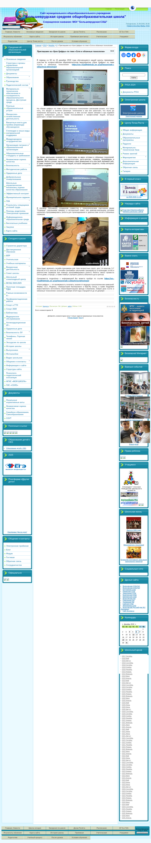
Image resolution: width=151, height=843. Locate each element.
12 (133, 635)
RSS (148, 26)
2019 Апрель (126, 678)
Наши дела (134, 444)
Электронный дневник (133, 116)
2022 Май (125, 756)
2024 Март (126, 802)
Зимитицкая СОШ (129, 593)
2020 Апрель (126, 700)
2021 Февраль (127, 722)
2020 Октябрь (127, 714)
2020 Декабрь (127, 718)
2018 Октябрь (127, 665)
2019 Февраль (127, 674)
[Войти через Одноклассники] (134, 60)
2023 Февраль (127, 773)
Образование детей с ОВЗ (16, 448)
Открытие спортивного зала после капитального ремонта (134, 560)
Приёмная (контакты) (79, 36)
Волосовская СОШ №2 (131, 588)
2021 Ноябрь (127, 742)
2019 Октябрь (127, 687)
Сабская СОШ (128, 604)
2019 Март (126, 676)
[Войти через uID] (123, 55)
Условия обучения (79, 41)
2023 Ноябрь (127, 793)
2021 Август (126, 736)
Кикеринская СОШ (130, 597)
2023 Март (126, 776)
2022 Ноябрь (127, 767)
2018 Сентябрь (127, 663)
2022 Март (126, 751)
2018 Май (125, 658)
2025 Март (126, 815)
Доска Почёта (79, 32)
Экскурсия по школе (57, 32)
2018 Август (126, 661)
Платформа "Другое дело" (17, 532)
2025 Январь (127, 811)
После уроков (57, 41)
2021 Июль (126, 734)
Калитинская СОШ (130, 595)
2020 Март (126, 698)
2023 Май (125, 780)
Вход (81, 318)
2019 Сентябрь (127, 685)
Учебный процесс (34, 837)
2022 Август (126, 760)
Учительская (101, 36)
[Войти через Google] (143, 55)
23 (123, 640)
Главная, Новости (12, 32)
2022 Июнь (126, 758)
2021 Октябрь (127, 740)
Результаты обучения (13, 36)
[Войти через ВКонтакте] (128, 55)
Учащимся (124, 36)
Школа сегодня (35, 828)
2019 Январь (127, 672)
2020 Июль (126, 707)
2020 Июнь (126, 705)
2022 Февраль (127, 749)
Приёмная (79, 833)
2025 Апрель (126, 818)
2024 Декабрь (127, 809)
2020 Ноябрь (127, 716)
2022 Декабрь (127, 769)
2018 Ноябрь (127, 667)
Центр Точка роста (35, 41)
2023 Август (126, 787)
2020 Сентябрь (127, 711)
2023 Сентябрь (127, 789)
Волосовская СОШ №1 (131, 586)
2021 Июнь (126, 731)
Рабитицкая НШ (128, 600)
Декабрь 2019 (129, 624)
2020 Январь (127, 694)
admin (70, 306)
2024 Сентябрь (127, 807)
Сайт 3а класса (128, 611)
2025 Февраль (127, 813)
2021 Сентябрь (127, 738)
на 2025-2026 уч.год (133, 197)
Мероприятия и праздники (133, 545)
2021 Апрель (126, 727)
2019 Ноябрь (127, 689)
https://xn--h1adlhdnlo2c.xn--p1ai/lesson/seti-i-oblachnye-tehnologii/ (75, 279)
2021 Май (125, 729)
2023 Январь (127, 771)
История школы (57, 36)
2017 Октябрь (127, 656)
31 (127, 643)
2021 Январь (127, 720)
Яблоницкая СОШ (129, 605)
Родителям (12, 41)
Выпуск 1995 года (133, 530)
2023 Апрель (126, 778)
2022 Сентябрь (127, 762)
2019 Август (126, 683)
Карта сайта (35, 36)
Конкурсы (46, 306)
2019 (45, 45)
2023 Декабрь (127, 796)
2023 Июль (126, 784)
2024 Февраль (127, 800)
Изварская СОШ (129, 591)
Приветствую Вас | (136, 26)
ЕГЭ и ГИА (123, 32)
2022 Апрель (126, 753)
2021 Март (126, 725)
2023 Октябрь (127, 791)
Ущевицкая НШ (128, 602)
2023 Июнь (126, 782)
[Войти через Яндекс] (138, 55)
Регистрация (119, 9)
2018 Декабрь (127, 669)
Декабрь (51, 45)
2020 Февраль (127, 696)
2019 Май (125, 680)
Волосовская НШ (129, 598)
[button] (132, 9)
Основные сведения (34, 32)
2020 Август (126, 709)
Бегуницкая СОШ (129, 590)
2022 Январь (127, 747)
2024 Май (125, 804)
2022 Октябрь (127, 765)
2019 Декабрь (127, 691)
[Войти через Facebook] (133, 55)
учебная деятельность (133, 395)
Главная (109, 9)
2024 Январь (127, 798)
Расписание (102, 32)
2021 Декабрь (127, 745)
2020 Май (125, 703)
